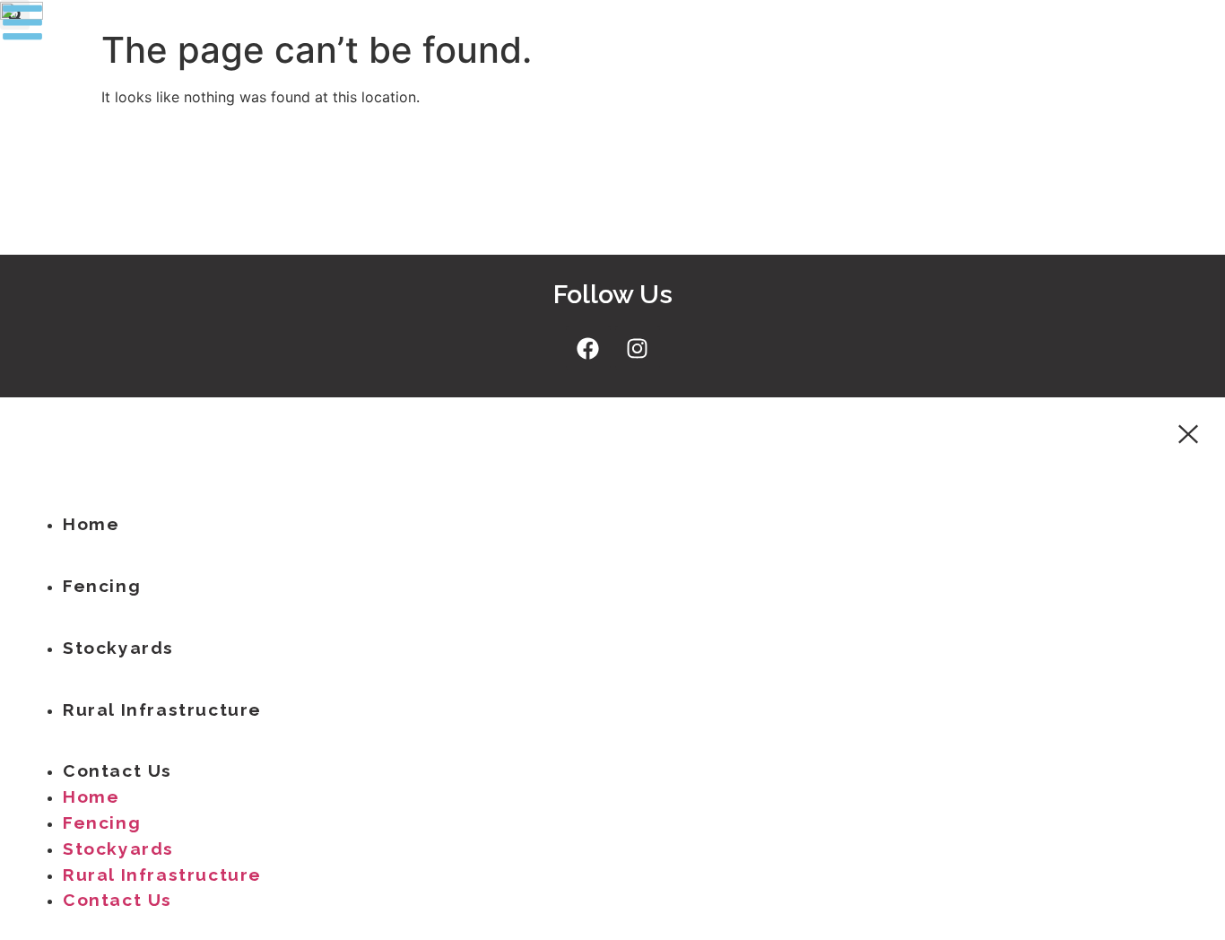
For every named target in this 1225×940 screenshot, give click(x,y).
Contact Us (117, 770)
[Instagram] (637, 348)
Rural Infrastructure (162, 709)
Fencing (102, 586)
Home (91, 524)
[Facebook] (588, 348)
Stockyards (118, 647)
